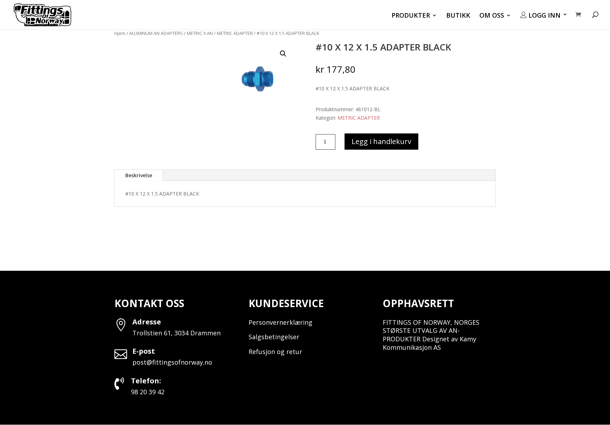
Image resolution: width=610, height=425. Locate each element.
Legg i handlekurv (381, 141)
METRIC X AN (200, 33)
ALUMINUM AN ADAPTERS (156, 33)
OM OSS (491, 16)
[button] (283, 53)
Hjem (119, 33)
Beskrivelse (138, 175)
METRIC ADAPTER (235, 33)
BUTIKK (458, 16)
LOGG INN (544, 15)
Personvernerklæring (280, 322)
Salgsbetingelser (274, 337)
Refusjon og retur (275, 351)
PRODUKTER (410, 16)
